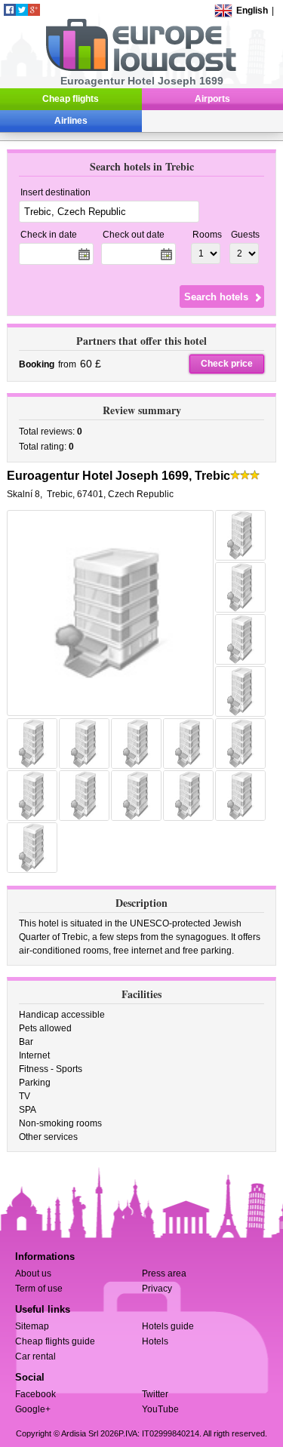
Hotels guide (168, 1326)
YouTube (160, 1409)
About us (33, 1273)
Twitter (155, 1394)
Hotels (155, 1341)
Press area (164, 1273)
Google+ (33, 1409)
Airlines (71, 120)
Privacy (157, 1288)
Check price (227, 363)
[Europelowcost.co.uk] (140, 68)
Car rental (35, 1356)
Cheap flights (70, 99)
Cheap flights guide (55, 1341)
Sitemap (32, 1326)
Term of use (39, 1288)
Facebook (35, 1394)
